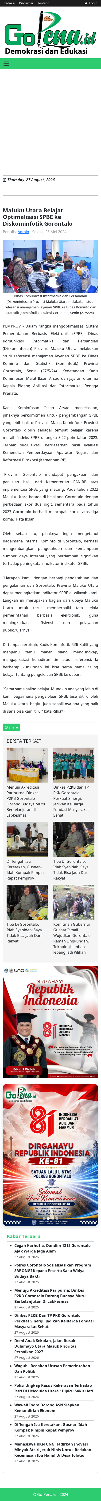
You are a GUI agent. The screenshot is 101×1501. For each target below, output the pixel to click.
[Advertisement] (50, 121)
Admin (23, 231)
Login (93, 3)
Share (13, 727)
